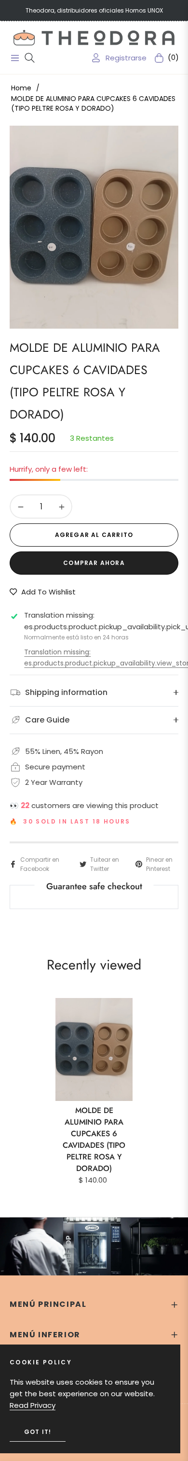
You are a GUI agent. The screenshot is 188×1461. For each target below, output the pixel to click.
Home (21, 88)
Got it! (37, 1432)
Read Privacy (32, 1405)
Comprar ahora (94, 563)
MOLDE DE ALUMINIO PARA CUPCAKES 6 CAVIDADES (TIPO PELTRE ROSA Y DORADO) (94, 1139)
